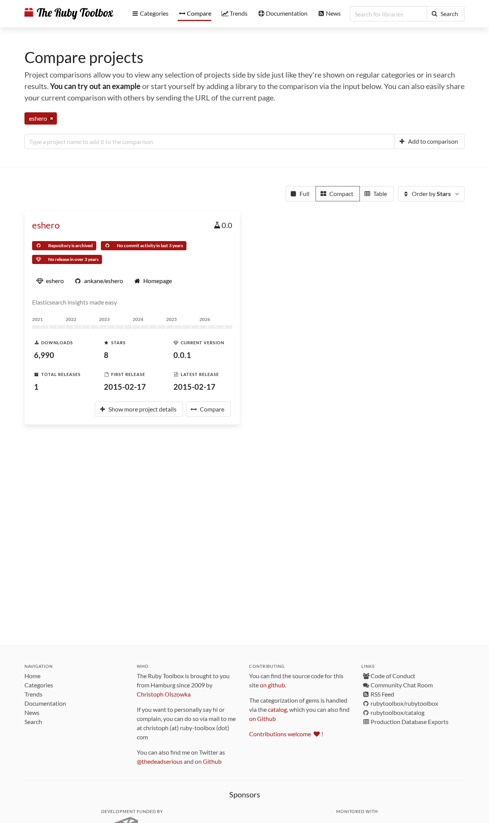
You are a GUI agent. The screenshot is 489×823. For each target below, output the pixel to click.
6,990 (44, 355)
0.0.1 (182, 355)
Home (32, 675)
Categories (38, 685)
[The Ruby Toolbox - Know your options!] (69, 14)
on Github (262, 718)
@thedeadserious (160, 761)
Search (33, 721)
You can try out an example (95, 86)
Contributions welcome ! (286, 733)
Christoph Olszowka (164, 694)
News (31, 712)
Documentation (45, 703)
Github (212, 761)
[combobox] (209, 141)
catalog (277, 709)
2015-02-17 (125, 386)
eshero (46, 224)
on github (272, 685)
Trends (33, 694)
